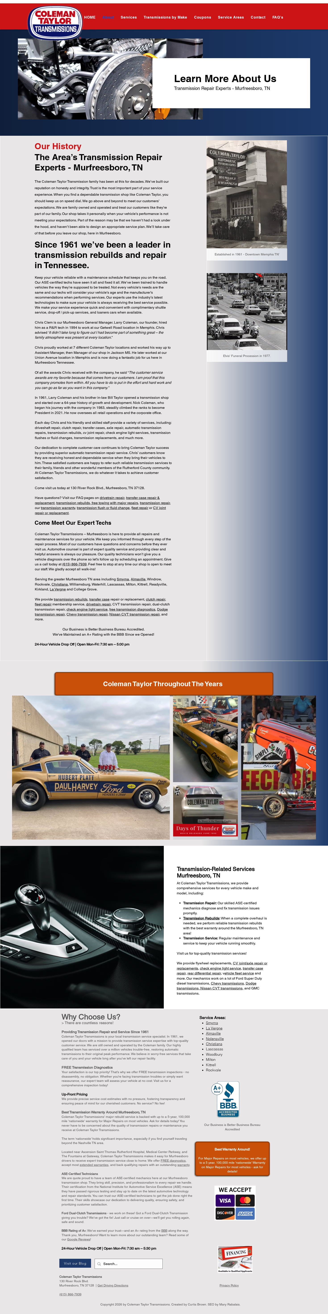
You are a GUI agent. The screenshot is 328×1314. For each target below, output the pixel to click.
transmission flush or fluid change (103, 508)
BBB (164, 1230)
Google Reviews (78, 1239)
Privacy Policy (229, 1285)
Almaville (138, 579)
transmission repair (155, 503)
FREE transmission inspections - (162, 1072)
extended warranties (94, 1165)
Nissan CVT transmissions (221, 988)
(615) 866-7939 (74, 564)
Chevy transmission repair (87, 614)
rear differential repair (204, 973)
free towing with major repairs (114, 503)
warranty (183, 1165)
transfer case (99, 599)
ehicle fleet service (239, 973)
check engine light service (87, 609)
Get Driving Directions (113, 1285)
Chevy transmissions (227, 983)
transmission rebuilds (73, 503)
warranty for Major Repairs (104, 1121)
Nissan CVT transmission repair (134, 614)
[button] (165, 17)
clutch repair (155, 599)
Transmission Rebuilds (201, 918)
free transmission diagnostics (132, 609)
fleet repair (139, 508)
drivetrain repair (112, 498)
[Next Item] (308, 767)
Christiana (60, 584)
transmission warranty (58, 508)
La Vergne (58, 589)
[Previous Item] (19, 767)
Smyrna (123, 579)
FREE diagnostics (173, 1160)
